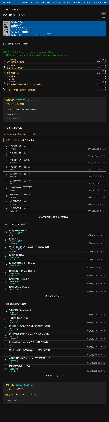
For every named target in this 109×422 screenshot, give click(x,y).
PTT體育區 (6, 9)
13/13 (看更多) (17, 35)
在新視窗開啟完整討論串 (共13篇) (55, 217)
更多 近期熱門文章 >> (54, 296)
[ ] (16, 233)
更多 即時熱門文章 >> (54, 376)
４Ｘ (19, 100)
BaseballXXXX (17, 9)
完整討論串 (11, 134)
